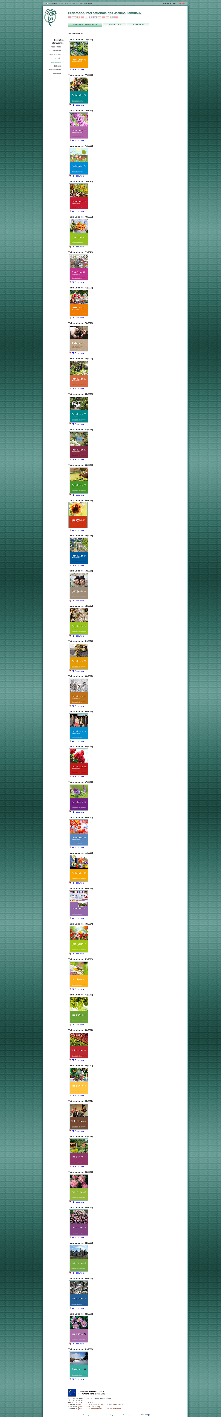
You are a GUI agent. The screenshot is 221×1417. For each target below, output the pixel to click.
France (91, 17)
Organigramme (55, 54)
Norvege (103, 17)
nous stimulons (55, 51)
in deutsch (180, 3)
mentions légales (86, 1415)
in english (183, 3)
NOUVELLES (57, 74)
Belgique (78, 17)
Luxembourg (99, 17)
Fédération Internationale (73, 3)
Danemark (82, 17)
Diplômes (57, 66)
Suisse (116, 17)
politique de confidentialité (118, 1415)
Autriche (74, 17)
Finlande (86, 17)
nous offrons (56, 47)
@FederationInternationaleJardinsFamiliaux (99, 1409)
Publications (56, 62)
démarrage (59, 3)
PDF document (78, 70)
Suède (112, 17)
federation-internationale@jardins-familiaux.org (101, 1405)
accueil (51, 3)
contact (96, 1415)
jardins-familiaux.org (89, 1407)
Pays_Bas (107, 17)
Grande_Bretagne (95, 17)
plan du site (133, 1415)
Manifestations (55, 70)
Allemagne (70, 17)
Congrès (58, 58)
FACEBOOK (144, 1415)
